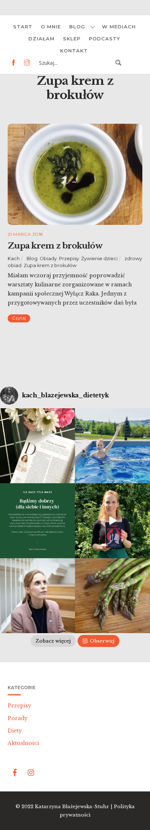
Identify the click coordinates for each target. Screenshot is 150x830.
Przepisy (69, 258)
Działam (41, 38)
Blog (77, 26)
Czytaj (19, 318)
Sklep (71, 38)
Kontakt (74, 50)
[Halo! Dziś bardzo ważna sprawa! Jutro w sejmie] (112, 445)
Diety (15, 730)
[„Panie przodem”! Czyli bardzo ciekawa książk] (112, 520)
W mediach (119, 26)
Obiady (48, 258)
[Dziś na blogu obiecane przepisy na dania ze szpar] (112, 595)
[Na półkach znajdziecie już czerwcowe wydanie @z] (37, 445)
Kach (14, 258)
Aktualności (23, 743)
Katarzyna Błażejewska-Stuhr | (74, 806)
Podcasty (104, 38)
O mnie (51, 26)
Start (22, 26)
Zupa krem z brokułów (55, 246)
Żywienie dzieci (99, 258)
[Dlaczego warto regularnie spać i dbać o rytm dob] (37, 595)
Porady (18, 718)
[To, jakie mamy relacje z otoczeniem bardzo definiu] (37, 520)
